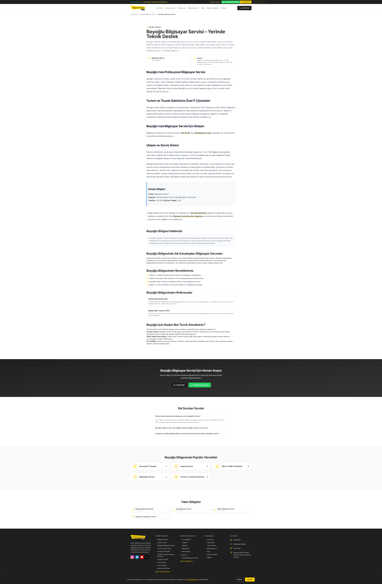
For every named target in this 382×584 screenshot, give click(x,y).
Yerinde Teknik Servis (164, 548)
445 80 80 (185, 133)
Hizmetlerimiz (170, 8)
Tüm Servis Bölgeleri (186, 561)
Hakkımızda (181, 8)
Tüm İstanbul (186, 539)
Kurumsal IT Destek (163, 551)
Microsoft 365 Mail (163, 568)
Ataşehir (185, 542)
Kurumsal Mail (161, 565)
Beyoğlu (184, 545)
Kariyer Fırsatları (212, 554)
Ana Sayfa (159, 8)
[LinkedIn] (137, 557)
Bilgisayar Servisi (162, 539)
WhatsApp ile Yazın (201, 385)
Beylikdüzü (185, 548)
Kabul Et (250, 579)
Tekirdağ (183, 555)
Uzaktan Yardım (162, 559)
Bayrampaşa (186, 551)
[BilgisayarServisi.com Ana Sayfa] (138, 537)
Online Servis (161, 562)
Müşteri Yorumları (213, 8)
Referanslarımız (193, 8)
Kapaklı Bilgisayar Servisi (190, 558)
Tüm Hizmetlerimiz (198, 213)
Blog (202, 8)
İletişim (224, 8)
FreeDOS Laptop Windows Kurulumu (165, 555)
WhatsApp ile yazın (203, 133)
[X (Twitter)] (146, 557)
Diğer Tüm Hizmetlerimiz (162, 571)
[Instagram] (132, 557)
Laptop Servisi (162, 542)
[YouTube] (142, 557)
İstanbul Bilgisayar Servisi (147, 14)
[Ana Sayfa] (138, 8)
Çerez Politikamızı (191, 579)
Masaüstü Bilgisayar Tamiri (166, 545)
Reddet (239, 579)
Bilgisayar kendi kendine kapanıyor (188, 216)
